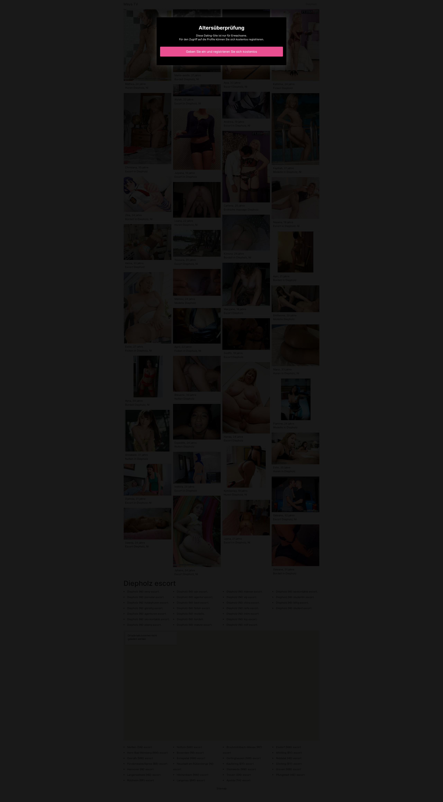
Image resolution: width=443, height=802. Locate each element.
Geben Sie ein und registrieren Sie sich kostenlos (221, 51)
